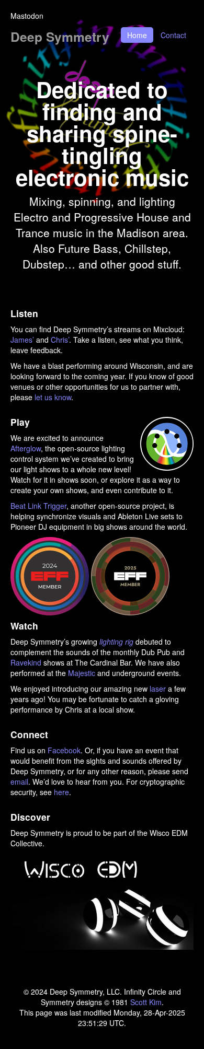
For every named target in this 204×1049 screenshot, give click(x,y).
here (61, 792)
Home (137, 35)
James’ (22, 339)
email (19, 781)
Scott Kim (146, 1002)
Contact (173, 35)
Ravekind (25, 662)
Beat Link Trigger (38, 505)
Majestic (81, 673)
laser (158, 688)
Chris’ (60, 339)
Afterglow (25, 448)
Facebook (64, 750)
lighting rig (116, 641)
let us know (53, 397)
